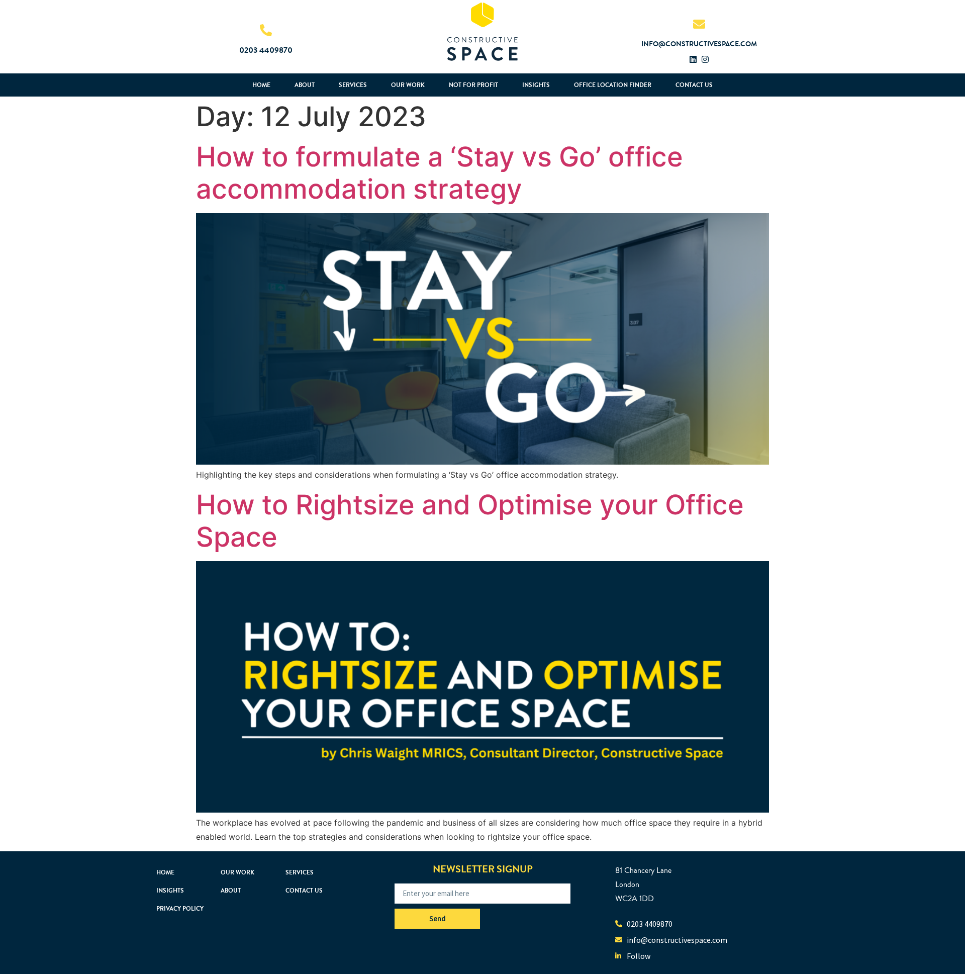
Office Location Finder (612, 85)
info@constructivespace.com (699, 44)
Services (353, 85)
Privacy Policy (180, 908)
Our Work (408, 85)
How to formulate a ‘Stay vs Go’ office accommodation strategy (439, 172)
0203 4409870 (266, 50)
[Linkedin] (693, 59)
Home (261, 85)
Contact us (694, 85)
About (305, 85)
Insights (536, 85)
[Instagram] (705, 59)
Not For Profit (473, 85)
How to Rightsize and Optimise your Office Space (470, 520)
